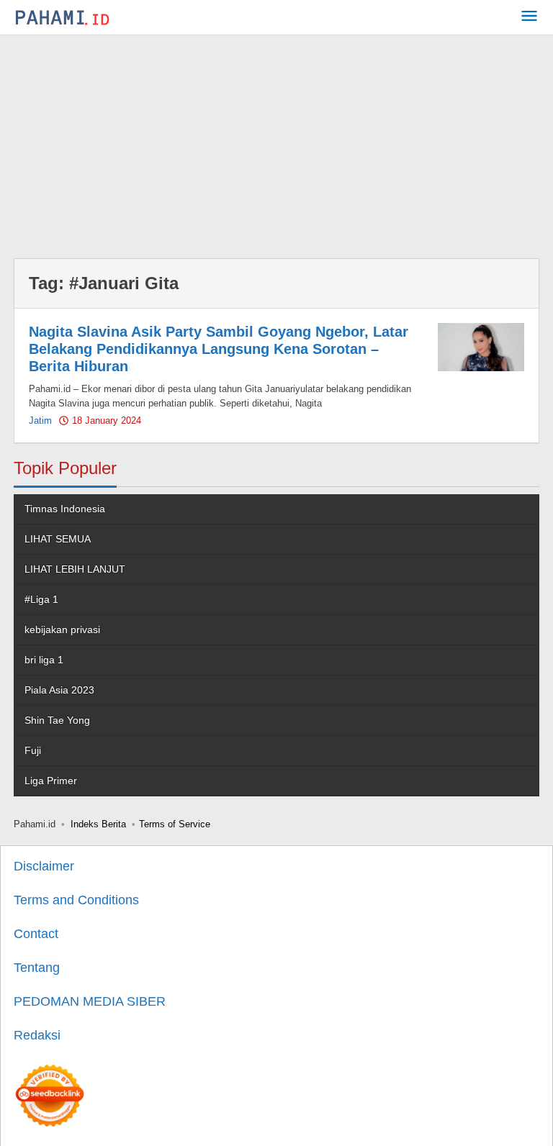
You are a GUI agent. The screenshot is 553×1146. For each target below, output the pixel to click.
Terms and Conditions (76, 900)
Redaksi (37, 1035)
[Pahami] (62, 17)
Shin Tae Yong (57, 720)
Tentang (37, 967)
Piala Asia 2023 (59, 690)
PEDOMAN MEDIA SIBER (90, 1001)
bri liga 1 (43, 659)
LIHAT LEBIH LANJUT (74, 569)
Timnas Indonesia (64, 508)
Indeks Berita (98, 824)
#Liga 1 (41, 599)
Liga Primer (50, 780)
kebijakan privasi (62, 629)
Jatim (40, 420)
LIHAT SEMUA (57, 539)
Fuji (32, 750)
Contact (36, 934)
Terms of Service (174, 824)
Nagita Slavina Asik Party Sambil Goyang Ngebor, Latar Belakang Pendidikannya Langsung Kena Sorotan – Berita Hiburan (218, 349)
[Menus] (529, 17)
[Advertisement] (276, 143)
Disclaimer (44, 866)
